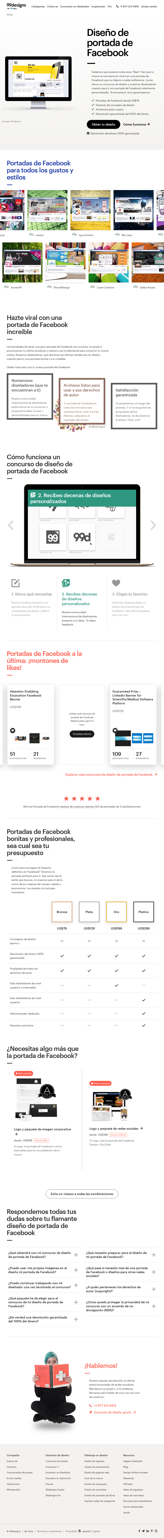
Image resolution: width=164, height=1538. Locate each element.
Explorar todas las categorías (99, 1501)
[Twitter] (143, 1531)
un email (108, 1388)
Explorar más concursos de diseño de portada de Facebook (109, 774)
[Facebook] (139, 1531)
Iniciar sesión (149, 6)
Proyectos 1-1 (52, 1466)
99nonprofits (13, 1489)
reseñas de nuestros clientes (77, 806)
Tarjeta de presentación (96, 1466)
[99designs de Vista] (16, 6)
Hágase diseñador (133, 1461)
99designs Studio (55, 1489)
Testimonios (13, 1484)
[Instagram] (156, 1531)
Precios (49, 1484)
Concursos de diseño (57, 1461)
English (96, 1531)
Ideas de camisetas (133, 1495)
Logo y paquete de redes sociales (114, 1128)
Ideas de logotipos (133, 1489)
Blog (125, 1466)
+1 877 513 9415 (129, 6)
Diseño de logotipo (94, 1461)
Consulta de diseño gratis (112, 1412)
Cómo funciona (134, 124)
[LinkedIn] (147, 1531)
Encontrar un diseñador (75, 6)
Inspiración (98, 6)
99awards (128, 1478)
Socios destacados (133, 1506)
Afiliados (128, 1484)
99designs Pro (53, 1495)
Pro (110, 6)
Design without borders (135, 1472)
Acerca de (12, 1461)
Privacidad (71, 1531)
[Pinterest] (152, 1531)
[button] (47, 210)
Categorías (38, 6)
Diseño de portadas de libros (99, 1495)
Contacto (11, 1466)
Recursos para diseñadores (137, 1501)
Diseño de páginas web (96, 1472)
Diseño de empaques (95, 1484)
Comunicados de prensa (20, 1472)
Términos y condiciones (49, 1531)
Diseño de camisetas (95, 1489)
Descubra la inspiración (58, 1478)
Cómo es (52, 6)
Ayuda (126, 1512)
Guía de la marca (93, 1478)
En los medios (14, 1478)
